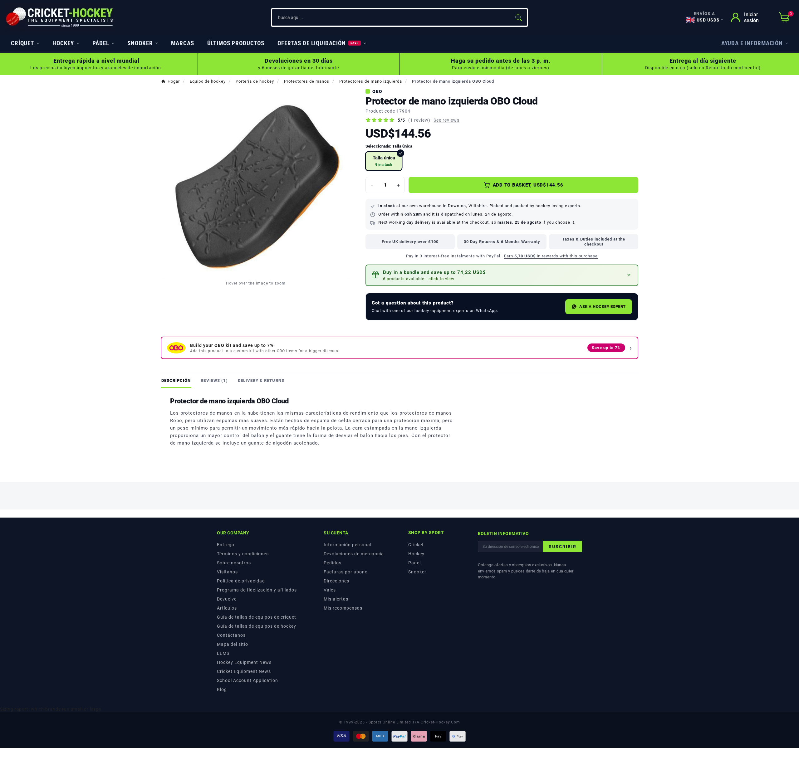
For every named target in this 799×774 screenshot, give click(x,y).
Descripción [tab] (176, 380)
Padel (414, 562)
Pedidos (332, 562)
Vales (330, 589)
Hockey (416, 553)
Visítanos (227, 571)
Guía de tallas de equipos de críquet (256, 617)
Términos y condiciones (243, 553)
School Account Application (247, 680)
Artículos (227, 608)
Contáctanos (231, 635)
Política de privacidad (241, 580)
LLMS (223, 653)
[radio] (383, 161)
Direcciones (336, 580)
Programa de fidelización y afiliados (257, 589)
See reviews (446, 120)
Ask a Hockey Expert (602, 306)
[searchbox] (391, 17)
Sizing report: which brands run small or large (50, 709)
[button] (502, 275)
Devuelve (227, 598)
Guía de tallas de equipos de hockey (256, 626)
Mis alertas (336, 598)
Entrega (225, 544)
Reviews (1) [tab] (214, 380)
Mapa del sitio (232, 644)
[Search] (518, 17)
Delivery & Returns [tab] (261, 380)
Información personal (347, 544)
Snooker (417, 571)
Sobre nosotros (234, 562)
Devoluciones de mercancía (354, 553)
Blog (222, 689)
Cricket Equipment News (244, 671)
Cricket (416, 544)
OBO (377, 91)
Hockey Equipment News (244, 662)
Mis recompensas (343, 608)
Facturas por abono (346, 571)
